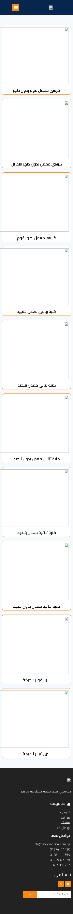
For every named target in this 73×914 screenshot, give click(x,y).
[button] (15, 7)
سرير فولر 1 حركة (36, 753)
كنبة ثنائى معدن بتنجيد (36, 385)
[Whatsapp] (61, 884)
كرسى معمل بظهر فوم (36, 237)
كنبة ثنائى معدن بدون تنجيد (36, 458)
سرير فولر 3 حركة (36, 680)
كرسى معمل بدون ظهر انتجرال (36, 164)
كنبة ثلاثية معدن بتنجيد (36, 532)
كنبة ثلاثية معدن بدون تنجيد (36, 606)
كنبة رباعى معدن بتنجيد (36, 311)
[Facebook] (68, 884)
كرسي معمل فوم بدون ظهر (36, 90)
